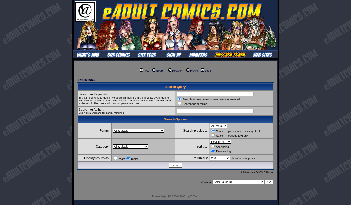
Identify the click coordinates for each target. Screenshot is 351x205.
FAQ (146, 70)
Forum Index (86, 79)
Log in (208, 70)
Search (160, 70)
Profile (194, 70)
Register (177, 70)
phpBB (167, 196)
